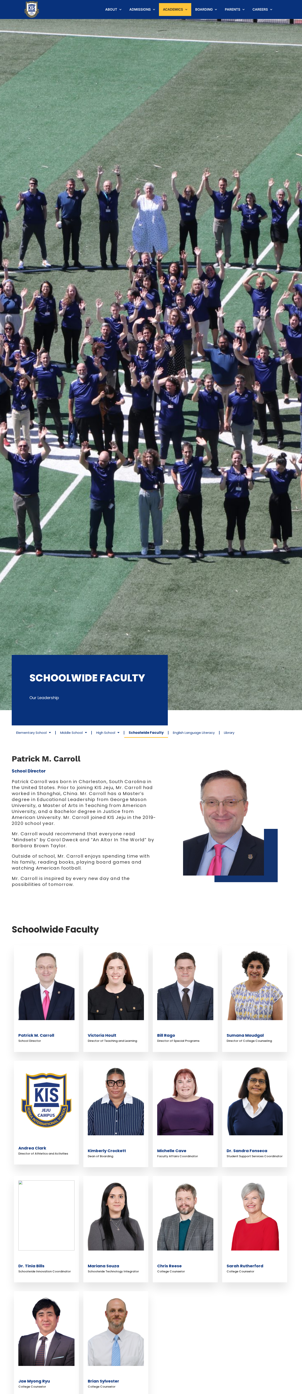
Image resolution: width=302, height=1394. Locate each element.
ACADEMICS (173, 9)
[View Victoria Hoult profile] (116, 1029)
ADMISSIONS (140, 9)
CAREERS (260, 9)
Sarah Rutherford (245, 1266)
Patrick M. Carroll (36, 1035)
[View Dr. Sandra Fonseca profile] (255, 1144)
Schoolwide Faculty (146, 732)
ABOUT (111, 9)
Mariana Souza (103, 1266)
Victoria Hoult (102, 1035)
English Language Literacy (194, 732)
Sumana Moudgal (245, 1035)
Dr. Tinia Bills (31, 1266)
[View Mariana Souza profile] (116, 1259)
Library (229, 732)
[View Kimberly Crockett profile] (116, 1144)
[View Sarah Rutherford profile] (255, 1259)
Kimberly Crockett (107, 1150)
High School (105, 732)
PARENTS (232, 9)
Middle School (71, 732)
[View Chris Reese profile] (185, 1259)
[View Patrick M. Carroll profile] (46, 1029)
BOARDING (204, 9)
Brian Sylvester (103, 1381)
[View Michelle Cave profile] (185, 1144)
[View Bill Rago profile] (185, 1029)
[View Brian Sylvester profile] (116, 1375)
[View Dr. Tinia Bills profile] (46, 1259)
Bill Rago (166, 1035)
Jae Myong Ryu (34, 1381)
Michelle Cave (171, 1150)
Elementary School (31, 732)
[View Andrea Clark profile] (46, 1141)
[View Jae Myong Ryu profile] (46, 1375)
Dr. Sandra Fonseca (247, 1150)
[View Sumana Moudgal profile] (255, 1029)
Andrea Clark (32, 1148)
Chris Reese (169, 1266)
